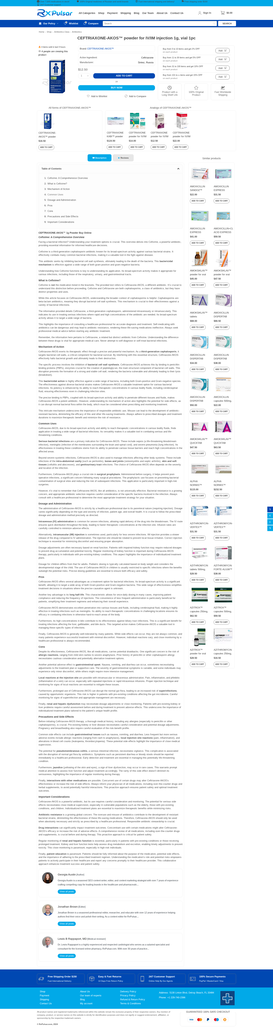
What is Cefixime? (57, 183)
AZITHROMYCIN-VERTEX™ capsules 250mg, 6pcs (199, 525)
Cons (50, 211)
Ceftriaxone (147, 57)
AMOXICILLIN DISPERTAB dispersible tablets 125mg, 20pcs (199, 357)
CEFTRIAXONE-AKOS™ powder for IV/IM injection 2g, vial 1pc (47, 135)
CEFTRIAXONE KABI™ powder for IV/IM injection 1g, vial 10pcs (115, 134)
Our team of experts (90, 995)
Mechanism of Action (58, 189)
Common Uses (55, 194)
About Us (85, 991)
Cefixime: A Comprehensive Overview (67, 178)
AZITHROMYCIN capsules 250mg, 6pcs (223, 652)
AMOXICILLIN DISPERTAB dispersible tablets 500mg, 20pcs (199, 399)
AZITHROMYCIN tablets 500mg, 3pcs (199, 567)
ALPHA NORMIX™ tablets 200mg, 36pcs (221, 483)
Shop (49, 32)
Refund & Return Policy (132, 999)
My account (86, 1003)
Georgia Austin (67, 874)
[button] (226, 13)
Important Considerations (60, 222)
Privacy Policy (128, 995)
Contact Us (46, 1003)
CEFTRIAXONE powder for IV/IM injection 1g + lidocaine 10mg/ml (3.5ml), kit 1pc (181, 134)
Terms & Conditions (130, 1003)
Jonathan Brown (68, 906)
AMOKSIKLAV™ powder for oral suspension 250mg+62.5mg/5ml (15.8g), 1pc (223, 272)
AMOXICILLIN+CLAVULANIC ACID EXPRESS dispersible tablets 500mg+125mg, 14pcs (223, 230)
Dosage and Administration (61, 200)
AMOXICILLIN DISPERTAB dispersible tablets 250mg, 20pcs (223, 357)
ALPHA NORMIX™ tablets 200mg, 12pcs (198, 483)
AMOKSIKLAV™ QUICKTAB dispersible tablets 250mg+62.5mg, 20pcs (199, 441)
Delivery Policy (128, 991)
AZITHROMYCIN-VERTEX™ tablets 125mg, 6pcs (223, 525)
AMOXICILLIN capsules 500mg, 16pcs (223, 399)
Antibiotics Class (61, 32)
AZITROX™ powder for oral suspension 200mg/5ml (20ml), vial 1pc (198, 652)
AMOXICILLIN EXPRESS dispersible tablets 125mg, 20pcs (223, 188)
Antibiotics (77, 32)
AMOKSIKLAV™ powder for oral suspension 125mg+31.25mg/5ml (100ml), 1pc (199, 272)
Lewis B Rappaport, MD (72, 938)
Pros (49, 205)
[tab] (99, 157)
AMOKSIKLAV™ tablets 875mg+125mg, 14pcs (198, 314)
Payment (44, 995)
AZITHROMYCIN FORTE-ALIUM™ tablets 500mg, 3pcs (223, 567)
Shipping (44, 999)
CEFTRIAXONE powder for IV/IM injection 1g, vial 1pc (137, 134)
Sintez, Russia (145, 62)
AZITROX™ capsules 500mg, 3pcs (223, 609)
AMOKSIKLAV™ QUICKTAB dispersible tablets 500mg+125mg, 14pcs (223, 441)
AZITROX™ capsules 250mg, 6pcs (199, 609)
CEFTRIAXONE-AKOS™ (100, 48)
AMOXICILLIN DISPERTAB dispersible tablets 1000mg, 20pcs (223, 314)
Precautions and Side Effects (62, 216)
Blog (82, 999)
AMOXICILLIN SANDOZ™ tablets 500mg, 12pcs (198, 188)
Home (41, 32)
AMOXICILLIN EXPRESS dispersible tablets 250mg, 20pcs (199, 230)
